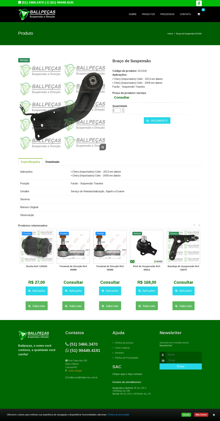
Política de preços (124, 342)
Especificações (30, 161)
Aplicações (38, 290)
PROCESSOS (167, 14)
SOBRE (133, 14)
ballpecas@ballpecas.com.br (83, 377)
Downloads (52, 161)
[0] (199, 14)
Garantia (119, 352)
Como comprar (122, 347)
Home (170, 34)
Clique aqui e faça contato (127, 374)
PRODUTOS (148, 14)
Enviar (180, 366)
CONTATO (185, 14)
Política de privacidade (118, 414)
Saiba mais (38, 306)
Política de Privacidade (126, 357)
